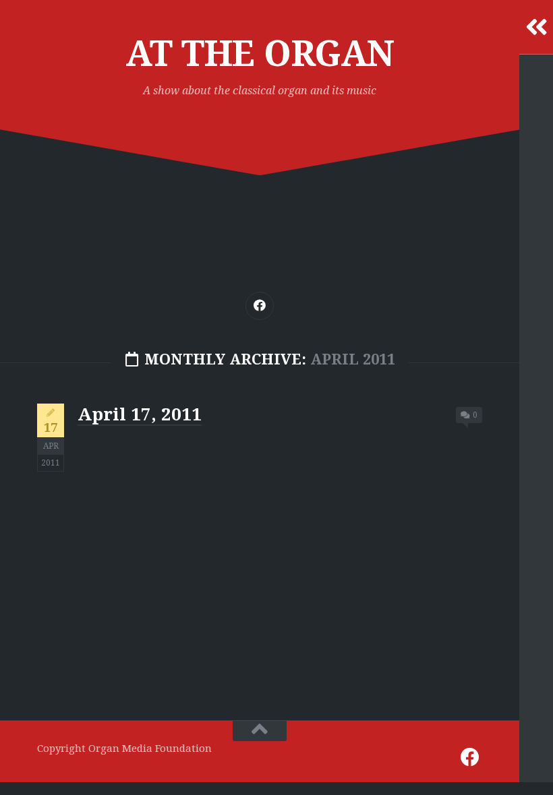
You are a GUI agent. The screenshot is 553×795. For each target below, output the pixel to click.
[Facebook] (259, 306)
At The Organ (260, 54)
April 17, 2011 (140, 414)
